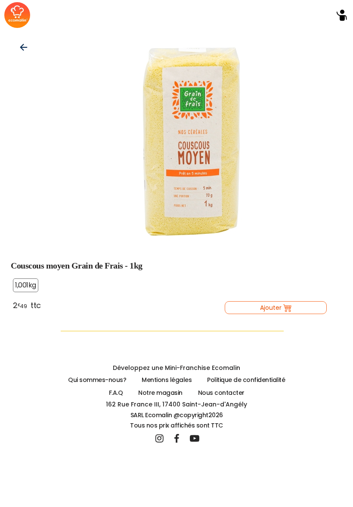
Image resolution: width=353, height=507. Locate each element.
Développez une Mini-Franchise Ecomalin (176, 367)
